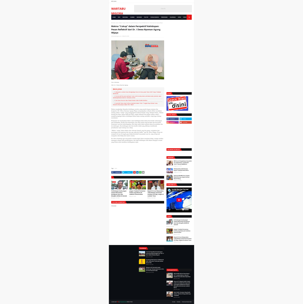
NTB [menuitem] (119, 17)
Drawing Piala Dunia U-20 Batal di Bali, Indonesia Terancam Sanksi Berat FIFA (155, 261)
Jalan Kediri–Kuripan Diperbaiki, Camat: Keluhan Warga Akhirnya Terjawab (182, 294)
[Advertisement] (137, 155)
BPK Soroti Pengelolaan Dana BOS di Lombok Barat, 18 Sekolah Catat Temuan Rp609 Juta (183, 162)
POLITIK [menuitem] (146, 17)
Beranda (113, 22)
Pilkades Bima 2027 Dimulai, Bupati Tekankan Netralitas (181, 169)
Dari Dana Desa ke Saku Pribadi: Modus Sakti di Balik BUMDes (131, 100)
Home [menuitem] (114, 17)
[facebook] (172, 119)
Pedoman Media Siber (187, 301)
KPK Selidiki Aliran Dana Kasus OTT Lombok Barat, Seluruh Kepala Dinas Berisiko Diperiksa (182, 275)
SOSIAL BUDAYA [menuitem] (154, 17)
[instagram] (172, 122)
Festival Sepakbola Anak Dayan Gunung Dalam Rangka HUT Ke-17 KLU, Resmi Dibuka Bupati (155, 253)
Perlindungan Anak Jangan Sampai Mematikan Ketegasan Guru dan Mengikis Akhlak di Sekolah (119, 193)
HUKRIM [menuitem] (132, 17)
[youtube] (186, 122)
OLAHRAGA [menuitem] (173, 17)
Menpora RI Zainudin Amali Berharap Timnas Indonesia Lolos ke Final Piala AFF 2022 (155, 269)
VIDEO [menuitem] (184, 17)
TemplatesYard (123, 301)
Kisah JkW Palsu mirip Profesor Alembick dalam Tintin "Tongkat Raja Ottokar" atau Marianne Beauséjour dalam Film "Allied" (135, 103)
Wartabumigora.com (117, 36)
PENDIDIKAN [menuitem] (164, 17)
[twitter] (186, 119)
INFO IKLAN (113, 1)
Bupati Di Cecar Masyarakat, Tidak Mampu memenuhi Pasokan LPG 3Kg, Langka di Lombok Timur (156, 193)
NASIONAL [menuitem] (125, 17)
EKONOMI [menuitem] (139, 17)
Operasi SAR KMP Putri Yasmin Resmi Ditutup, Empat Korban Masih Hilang (182, 177)
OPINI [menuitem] (179, 17)
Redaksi (178, 301)
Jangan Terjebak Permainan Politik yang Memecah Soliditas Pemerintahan (137, 192)
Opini (117, 22)
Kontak (173, 301)
